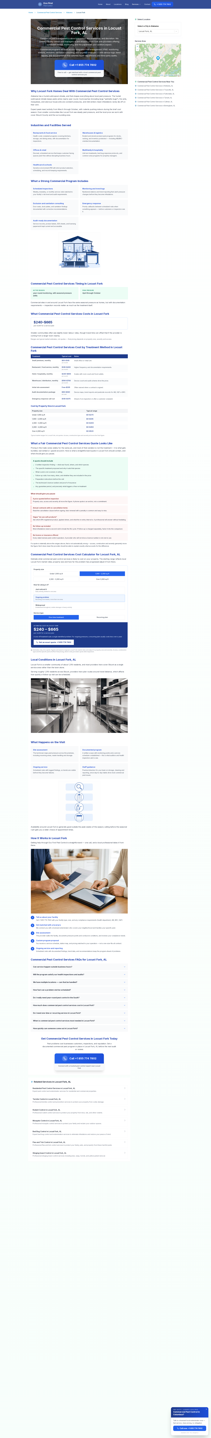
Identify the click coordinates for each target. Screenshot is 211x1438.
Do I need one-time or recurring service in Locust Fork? (57, 1013)
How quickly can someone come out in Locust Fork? (55, 1028)
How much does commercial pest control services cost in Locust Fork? (63, 1005)
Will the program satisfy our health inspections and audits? (58, 974)
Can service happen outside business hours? (52, 967)
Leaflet (161, 75)
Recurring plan (102, 617)
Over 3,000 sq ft (102, 579)
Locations (118, 4)
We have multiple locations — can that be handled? (55, 982)
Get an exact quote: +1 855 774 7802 (55, 642)
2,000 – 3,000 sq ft (56, 579)
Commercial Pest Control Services (49, 12)
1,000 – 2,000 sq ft (102, 574)
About (108, 4)
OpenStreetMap (169, 75)
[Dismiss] (206, 1409)
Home (100, 4)
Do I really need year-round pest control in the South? (56, 997)
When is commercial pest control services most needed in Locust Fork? (64, 1021)
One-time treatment (56, 617)
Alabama (69, 12)
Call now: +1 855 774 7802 (191, 1428)
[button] (158, 58)
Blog (126, 4)
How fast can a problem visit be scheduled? (52, 990)
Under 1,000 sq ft (56, 574)
